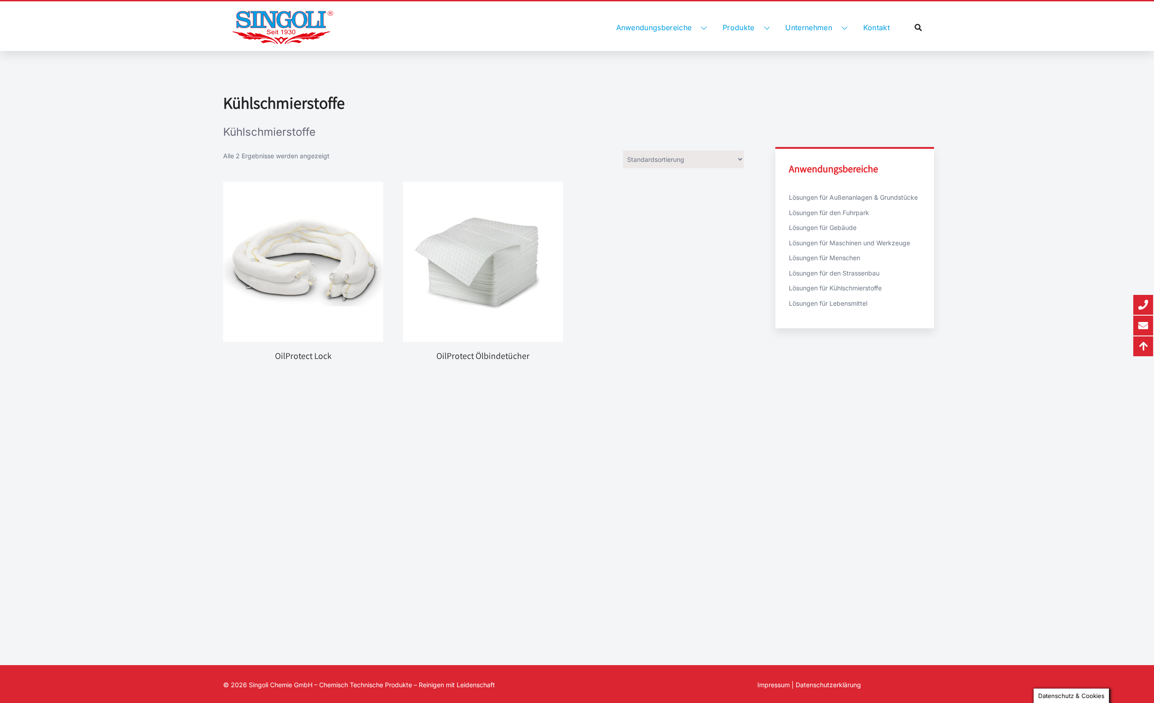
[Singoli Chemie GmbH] (282, 27)
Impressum (773, 685)
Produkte (739, 27)
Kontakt (876, 27)
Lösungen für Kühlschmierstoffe (835, 288)
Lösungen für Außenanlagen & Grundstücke (853, 197)
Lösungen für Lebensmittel (828, 303)
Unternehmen (808, 27)
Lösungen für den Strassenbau (834, 273)
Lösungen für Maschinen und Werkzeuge (849, 243)
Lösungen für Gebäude (822, 227)
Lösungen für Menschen (824, 258)
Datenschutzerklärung (828, 685)
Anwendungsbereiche (654, 27)
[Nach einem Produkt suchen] (918, 27)
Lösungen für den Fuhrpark (829, 212)
